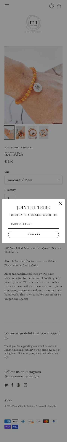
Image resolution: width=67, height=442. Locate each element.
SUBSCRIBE (33, 234)
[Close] (60, 203)
